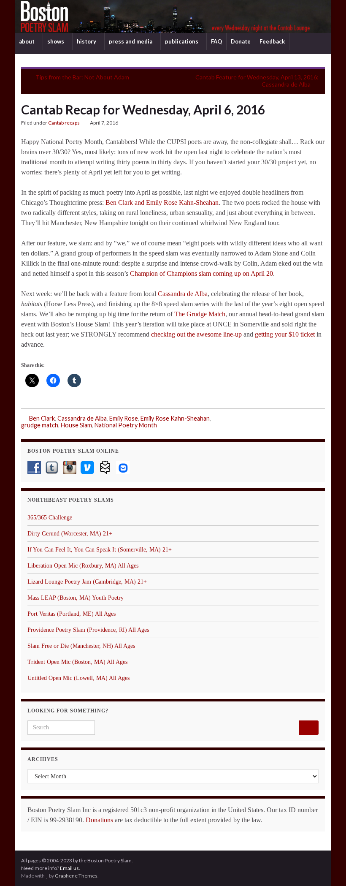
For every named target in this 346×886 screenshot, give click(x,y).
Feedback (272, 41)
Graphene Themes (76, 875)
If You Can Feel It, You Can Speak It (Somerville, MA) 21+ (99, 549)
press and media (131, 41)
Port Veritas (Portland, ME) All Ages (71, 614)
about (27, 41)
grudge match (39, 425)
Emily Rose (123, 418)
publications (182, 41)
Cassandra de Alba (183, 293)
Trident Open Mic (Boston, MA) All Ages (77, 662)
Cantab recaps (64, 123)
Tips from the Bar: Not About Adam (82, 77)
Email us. (70, 868)
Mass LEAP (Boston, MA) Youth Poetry (75, 598)
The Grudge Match (199, 314)
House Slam (76, 425)
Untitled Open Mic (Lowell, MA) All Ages (78, 678)
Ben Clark (42, 418)
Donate (241, 41)
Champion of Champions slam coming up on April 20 (201, 273)
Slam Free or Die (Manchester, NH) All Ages (81, 646)
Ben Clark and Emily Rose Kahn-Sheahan (162, 202)
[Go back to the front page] (173, 16)
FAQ (216, 41)
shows (56, 41)
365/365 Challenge (49, 517)
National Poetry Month (126, 425)
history (87, 41)
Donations (99, 819)
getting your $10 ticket (285, 334)
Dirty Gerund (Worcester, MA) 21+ (69, 533)
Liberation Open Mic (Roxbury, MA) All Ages (82, 566)
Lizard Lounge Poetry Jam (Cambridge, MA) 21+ (87, 582)
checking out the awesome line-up (196, 334)
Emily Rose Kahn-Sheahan (175, 418)
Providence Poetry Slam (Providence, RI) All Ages (88, 630)
